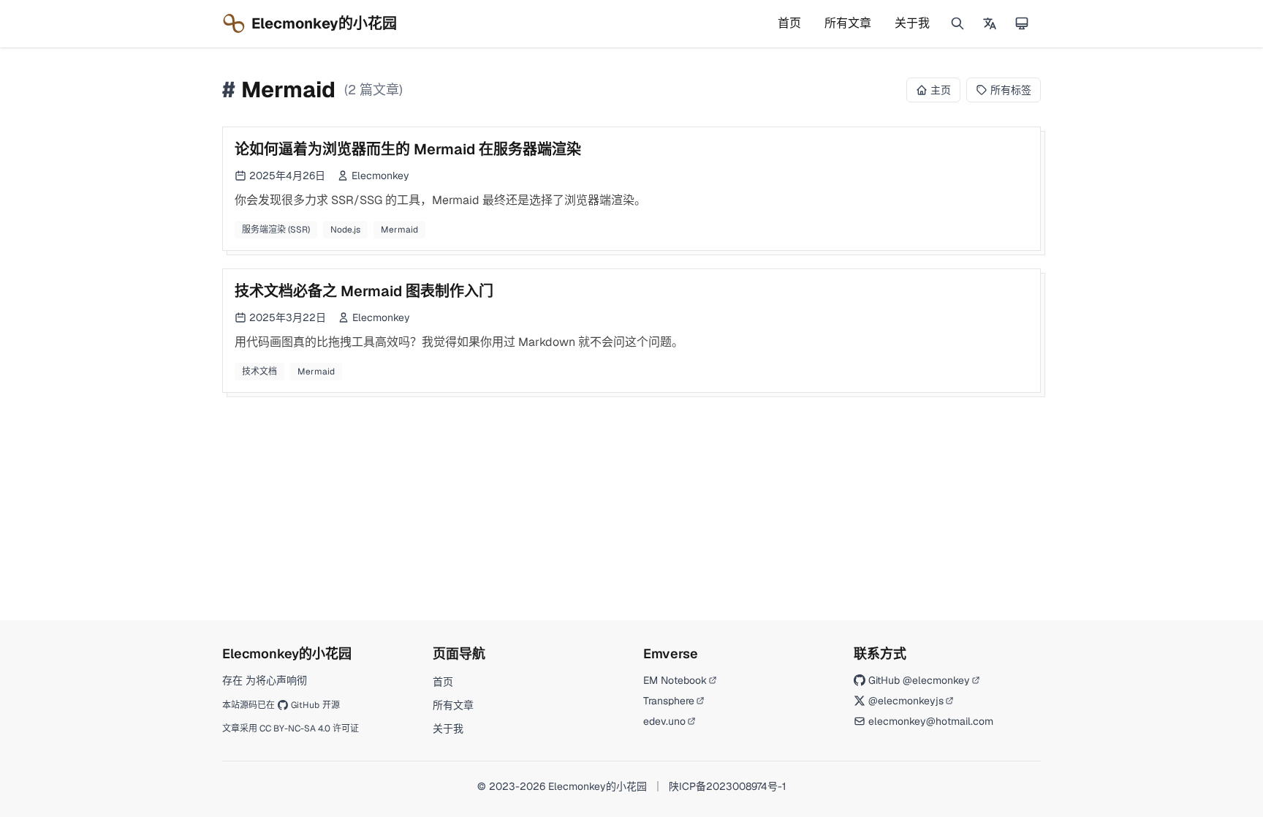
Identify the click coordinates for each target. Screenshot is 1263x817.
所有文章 (847, 23)
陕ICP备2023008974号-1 (727, 786)
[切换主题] (1022, 23)
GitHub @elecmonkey (919, 680)
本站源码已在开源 (281, 705)
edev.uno (664, 721)
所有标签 (1010, 90)
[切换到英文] (989, 23)
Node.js (345, 230)
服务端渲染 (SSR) (276, 230)
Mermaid (399, 230)
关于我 (912, 23)
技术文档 (259, 371)
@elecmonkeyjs (906, 700)
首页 (789, 23)
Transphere (668, 700)
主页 (940, 90)
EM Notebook (675, 680)
